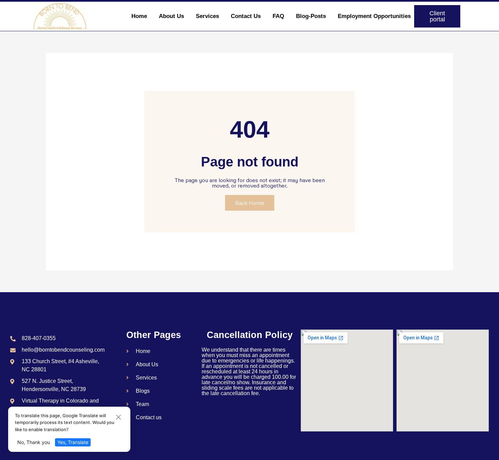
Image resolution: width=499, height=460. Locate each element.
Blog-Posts (311, 16)
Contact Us (246, 16)
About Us (171, 16)
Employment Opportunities (374, 16)
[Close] (118, 417)
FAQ (278, 16)
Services (207, 16)
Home (139, 16)
